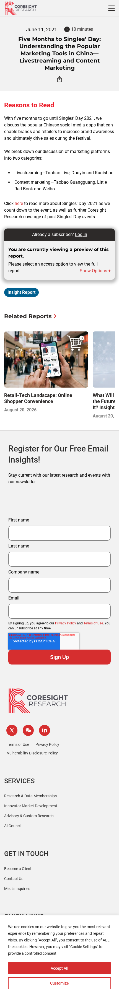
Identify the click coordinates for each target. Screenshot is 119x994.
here (19, 203)
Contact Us (13, 878)
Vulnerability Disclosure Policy (32, 753)
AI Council (12, 826)
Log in (81, 234)
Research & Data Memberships (30, 796)
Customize (59, 983)
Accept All (59, 968)
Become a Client (18, 868)
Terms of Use (93, 623)
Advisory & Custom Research (29, 816)
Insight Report (21, 292)
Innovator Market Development (30, 806)
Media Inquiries (17, 888)
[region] (59, 954)
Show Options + (95, 270)
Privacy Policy (65, 623)
